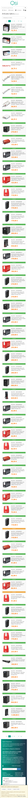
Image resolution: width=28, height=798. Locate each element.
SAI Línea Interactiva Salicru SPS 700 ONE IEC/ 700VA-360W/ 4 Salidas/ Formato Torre (17, 496)
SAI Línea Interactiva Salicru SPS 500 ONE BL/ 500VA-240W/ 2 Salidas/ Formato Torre (17, 420)
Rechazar (9, 789)
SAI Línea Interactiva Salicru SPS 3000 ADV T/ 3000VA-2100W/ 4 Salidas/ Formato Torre (17, 382)
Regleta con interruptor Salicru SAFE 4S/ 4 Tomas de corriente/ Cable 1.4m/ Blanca (17, 78)
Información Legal (19, 772)
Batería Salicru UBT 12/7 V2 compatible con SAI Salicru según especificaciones (18, 39)
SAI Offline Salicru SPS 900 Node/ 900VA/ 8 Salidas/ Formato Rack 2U (18, 661)
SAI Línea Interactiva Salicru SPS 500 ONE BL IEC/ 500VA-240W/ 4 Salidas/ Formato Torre (18, 407)
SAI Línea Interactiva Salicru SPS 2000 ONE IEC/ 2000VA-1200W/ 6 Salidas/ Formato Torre (18, 344)
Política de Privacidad (16, 762)
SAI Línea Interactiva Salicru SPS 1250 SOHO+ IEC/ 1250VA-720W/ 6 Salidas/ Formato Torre (18, 204)
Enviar (19, 769)
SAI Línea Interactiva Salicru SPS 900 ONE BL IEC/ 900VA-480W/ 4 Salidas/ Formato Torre (18, 559)
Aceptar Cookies (16, 789)
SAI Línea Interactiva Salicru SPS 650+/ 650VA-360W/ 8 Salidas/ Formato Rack (17, 458)
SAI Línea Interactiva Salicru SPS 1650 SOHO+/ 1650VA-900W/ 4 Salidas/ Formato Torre (17, 293)
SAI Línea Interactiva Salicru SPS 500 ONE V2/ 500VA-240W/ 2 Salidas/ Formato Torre (17, 445)
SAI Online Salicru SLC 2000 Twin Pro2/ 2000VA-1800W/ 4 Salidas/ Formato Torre (18, 686)
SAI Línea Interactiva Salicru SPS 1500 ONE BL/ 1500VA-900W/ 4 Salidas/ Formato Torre (17, 255)
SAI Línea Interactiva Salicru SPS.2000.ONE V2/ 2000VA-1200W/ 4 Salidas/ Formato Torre (18, 648)
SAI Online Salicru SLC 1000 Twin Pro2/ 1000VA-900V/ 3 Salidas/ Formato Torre (18, 673)
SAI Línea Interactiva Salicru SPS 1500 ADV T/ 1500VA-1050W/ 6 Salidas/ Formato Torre (17, 230)
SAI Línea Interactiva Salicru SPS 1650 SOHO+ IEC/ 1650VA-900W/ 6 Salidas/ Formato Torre (18, 280)
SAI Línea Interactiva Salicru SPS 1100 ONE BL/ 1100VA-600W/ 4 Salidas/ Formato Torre (17, 166)
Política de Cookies (21, 796)
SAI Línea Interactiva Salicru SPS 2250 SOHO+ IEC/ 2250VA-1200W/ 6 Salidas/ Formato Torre (18, 356)
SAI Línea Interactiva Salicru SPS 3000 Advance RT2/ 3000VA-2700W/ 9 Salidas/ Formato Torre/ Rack (18, 395)
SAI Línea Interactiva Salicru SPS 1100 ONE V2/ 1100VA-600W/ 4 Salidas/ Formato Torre (17, 192)
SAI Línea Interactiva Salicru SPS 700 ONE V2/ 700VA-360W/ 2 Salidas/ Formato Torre (17, 509)
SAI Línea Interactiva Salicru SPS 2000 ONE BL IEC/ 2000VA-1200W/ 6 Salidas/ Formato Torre (18, 318)
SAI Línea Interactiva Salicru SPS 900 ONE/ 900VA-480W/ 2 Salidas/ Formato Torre (18, 597)
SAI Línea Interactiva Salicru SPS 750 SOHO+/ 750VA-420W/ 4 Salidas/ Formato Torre (17, 534)
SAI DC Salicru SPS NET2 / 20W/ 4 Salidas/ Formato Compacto (18, 115)
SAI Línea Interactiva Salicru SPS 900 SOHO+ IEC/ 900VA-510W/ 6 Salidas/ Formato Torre (18, 610)
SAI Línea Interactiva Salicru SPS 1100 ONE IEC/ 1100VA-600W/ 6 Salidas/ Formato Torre (17, 179)
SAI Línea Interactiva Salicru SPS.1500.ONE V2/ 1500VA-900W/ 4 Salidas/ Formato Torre (18, 635)
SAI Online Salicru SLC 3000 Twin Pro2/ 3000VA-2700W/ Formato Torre (18, 699)
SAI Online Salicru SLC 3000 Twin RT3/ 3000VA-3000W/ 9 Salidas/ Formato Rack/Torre (18, 711)
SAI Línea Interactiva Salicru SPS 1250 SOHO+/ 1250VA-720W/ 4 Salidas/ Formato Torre (17, 217)
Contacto (18, 10)
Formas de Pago (18, 775)
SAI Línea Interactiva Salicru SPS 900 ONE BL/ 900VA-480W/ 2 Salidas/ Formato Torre (17, 572)
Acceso (11, 10)
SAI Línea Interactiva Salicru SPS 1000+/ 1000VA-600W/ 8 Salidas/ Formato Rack (18, 141)
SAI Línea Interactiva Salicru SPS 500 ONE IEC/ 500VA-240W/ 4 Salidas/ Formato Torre (17, 432)
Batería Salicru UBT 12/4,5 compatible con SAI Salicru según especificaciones (18, 27)
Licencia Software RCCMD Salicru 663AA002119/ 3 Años (18, 64)
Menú (5, 10)
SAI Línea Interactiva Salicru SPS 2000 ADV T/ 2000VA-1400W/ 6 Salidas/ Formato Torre (17, 306)
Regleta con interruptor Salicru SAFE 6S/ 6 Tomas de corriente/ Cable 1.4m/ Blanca (17, 90)
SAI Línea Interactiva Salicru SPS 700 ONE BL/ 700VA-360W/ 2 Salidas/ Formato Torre (17, 483)
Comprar (14, 34)
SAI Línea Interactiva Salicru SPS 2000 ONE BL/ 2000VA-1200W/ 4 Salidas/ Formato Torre (18, 331)
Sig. (21, 21)
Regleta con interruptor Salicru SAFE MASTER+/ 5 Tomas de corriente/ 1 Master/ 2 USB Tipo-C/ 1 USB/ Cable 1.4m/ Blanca (18, 103)
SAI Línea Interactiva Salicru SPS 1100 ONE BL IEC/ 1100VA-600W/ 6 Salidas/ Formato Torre (18, 154)
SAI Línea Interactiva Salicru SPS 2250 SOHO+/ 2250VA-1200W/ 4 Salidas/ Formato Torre (18, 369)
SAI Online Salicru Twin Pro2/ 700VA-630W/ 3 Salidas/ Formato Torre (18, 724)
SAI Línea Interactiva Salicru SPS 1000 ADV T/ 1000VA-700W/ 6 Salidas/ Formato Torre (17, 128)
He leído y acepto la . (12, 765)
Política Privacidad (6, 774)
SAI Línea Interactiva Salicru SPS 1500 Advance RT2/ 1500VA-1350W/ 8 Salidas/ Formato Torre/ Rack (18, 243)
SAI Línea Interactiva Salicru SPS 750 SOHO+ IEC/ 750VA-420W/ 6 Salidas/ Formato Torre (18, 521)
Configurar (4, 789)
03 (14, 21)
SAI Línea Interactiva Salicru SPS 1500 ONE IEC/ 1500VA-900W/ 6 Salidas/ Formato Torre (17, 268)
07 (18, 21)
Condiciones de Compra (7, 775)
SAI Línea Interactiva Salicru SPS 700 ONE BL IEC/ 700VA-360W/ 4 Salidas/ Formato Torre (18, 471)
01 (9, 21)
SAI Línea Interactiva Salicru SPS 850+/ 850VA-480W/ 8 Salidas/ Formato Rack (17, 547)
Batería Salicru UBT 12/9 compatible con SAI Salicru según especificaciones (18, 52)
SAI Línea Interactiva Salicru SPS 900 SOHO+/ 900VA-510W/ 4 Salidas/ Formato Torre (17, 623)
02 (11, 21)
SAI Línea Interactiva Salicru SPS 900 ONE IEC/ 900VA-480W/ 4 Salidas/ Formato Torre (17, 585)
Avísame (14, 72)
